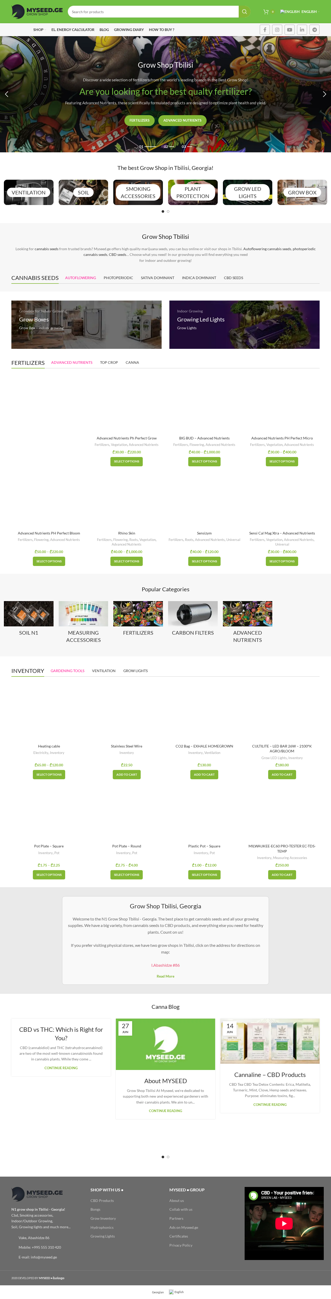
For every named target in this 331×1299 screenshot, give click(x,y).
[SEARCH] (245, 12)
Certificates (178, 1236)
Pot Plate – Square (49, 846)
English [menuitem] (179, 1292)
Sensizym (204, 533)
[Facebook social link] (265, 30)
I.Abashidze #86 (165, 965)
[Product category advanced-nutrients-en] (248, 623)
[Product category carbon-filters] (193, 620)
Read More (165, 976)
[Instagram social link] (277, 30)
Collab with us (180, 1209)
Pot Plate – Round (126, 846)
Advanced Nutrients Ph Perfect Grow (127, 438)
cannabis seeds (46, 249)
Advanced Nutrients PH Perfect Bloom (49, 533)
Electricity (40, 753)
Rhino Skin (126, 533)
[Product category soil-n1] (29, 620)
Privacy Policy (180, 1245)
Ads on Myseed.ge (183, 1227)
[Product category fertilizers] (138, 620)
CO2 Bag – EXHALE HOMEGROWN (204, 746)
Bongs (95, 1209)
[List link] (47, 1238)
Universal (233, 540)
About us (176, 1200)
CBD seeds (117, 254)
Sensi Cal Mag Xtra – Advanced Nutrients (282, 533)
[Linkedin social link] (302, 30)
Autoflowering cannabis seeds (267, 249)
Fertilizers (139, 120)
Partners (176, 1218)
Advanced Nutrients (182, 120)
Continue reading (61, 1068)
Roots (133, 540)
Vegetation (119, 445)
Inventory (57, 753)
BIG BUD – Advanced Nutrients (204, 438)
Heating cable (49, 746)
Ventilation (212, 753)
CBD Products (102, 1200)
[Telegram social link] (314, 30)
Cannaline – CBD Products (270, 1074)
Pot (56, 853)
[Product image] (204, 498)
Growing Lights (103, 1236)
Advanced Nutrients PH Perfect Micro (282, 438)
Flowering (197, 445)
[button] (127, 774)
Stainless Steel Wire (126, 746)
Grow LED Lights (274, 758)
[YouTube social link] (289, 30)
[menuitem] (155, 1292)
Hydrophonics (102, 1227)
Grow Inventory (103, 1218)
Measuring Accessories (290, 858)
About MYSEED (165, 1080)
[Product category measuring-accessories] (83, 623)
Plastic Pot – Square (204, 846)
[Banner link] (86, 325)
